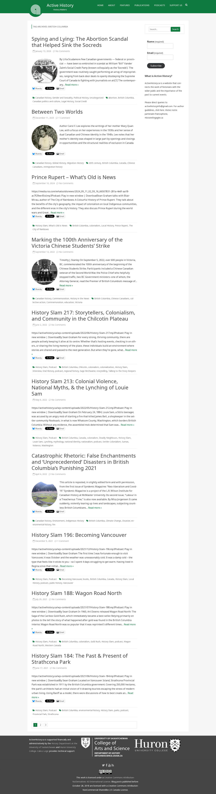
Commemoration (60, 298)
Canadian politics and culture (46, 101)
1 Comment (64, 117)
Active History (60, 5)
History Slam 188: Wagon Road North (77, 593)
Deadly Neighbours (108, 437)
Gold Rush (95, 641)
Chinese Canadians (120, 298)
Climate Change (113, 520)
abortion (113, 97)
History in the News (79, 298)
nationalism (87, 441)
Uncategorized (96, 97)
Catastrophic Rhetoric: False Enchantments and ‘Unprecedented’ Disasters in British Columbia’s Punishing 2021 (84, 461)
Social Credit (81, 101)
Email (155, 53)
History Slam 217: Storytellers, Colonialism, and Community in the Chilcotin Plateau (83, 315)
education (69, 302)
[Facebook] (106, 765)
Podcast (53, 367)
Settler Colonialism (112, 441)
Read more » (72, 84)
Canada (122, 163)
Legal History (67, 101)
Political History (81, 97)
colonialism (94, 225)
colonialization (107, 367)
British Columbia (126, 97)
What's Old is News (58, 225)
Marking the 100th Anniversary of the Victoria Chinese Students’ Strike (77, 242)
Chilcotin (83, 367)
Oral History (48, 371)
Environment (58, 520)
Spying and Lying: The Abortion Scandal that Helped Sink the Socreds (80, 41)
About (111, 5)
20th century (95, 163)
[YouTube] (109, 765)
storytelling (102, 371)
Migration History (75, 163)
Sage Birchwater (87, 371)
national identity (72, 441)
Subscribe (155, 65)
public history (56, 582)
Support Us (176, 5)
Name (155, 41)
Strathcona (53, 714)
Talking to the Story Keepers (122, 371)
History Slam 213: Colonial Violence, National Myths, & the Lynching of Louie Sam (80, 387)
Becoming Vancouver (72, 579)
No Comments (63, 51)
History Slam (41, 225)
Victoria (78, 302)
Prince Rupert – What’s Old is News (74, 177)
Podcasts (159, 5)
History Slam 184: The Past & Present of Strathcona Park (80, 658)
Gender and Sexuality (62, 97)
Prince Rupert (121, 225)
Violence (37, 445)
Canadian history (43, 97)
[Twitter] (103, 765)
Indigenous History (75, 520)
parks (116, 710)
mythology (58, 441)
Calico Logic (43, 751)
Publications (141, 5)
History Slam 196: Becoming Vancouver (79, 534)
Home (100, 5)
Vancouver (68, 582)
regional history (71, 371)
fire (53, 524)
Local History (107, 225)
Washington (47, 445)
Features (125, 5)
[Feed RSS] (113, 765)
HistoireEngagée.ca (154, 117)
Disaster (126, 520)
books (86, 579)
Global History (59, 163)
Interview (37, 371)
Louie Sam (38, 441)
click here (159, 110)
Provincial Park (40, 714)
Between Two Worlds (57, 111)
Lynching (48, 441)
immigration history (53, 166)
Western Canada (53, 645)
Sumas (125, 441)
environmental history (89, 710)
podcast (59, 371)
